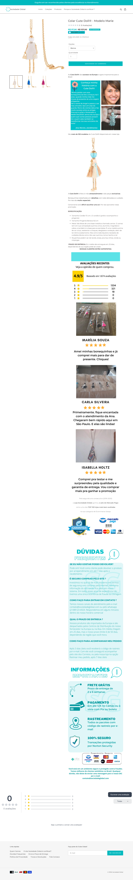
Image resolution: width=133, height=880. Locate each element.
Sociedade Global (117, 872)
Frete (70, 37)
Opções (71, 44)
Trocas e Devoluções (38, 857)
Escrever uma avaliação (120, 795)
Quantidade (73, 53)
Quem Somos (15, 851)
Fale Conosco (54, 857)
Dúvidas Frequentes (17, 854)
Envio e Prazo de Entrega (38, 854)
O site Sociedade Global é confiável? (37, 851)
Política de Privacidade (19, 857)
